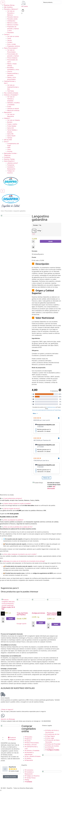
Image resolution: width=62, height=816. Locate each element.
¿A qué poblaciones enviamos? (12, 498)
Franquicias (10, 165)
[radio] (34, 230)
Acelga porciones (38, 613)
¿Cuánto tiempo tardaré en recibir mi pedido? (17, 503)
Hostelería (7, 157)
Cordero (9, 42)
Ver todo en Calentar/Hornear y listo (13, 87)
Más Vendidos (8, 7)
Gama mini (10, 128)
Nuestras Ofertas (9, 5)
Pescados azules (12, 19)
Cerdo (9, 38)
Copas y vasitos (12, 124)
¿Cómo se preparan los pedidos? (13, 520)
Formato (35, 225)
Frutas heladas (11, 126)
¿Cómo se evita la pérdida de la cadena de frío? (17, 527)
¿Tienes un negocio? (7, 709)
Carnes (6, 34)
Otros (5, 141)
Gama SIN (10, 134)
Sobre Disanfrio (9, 161)
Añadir (50, 241)
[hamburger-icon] (3, 2)
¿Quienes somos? (12, 163)
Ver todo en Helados (13, 120)
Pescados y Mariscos (10, 9)
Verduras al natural (13, 108)
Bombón (9, 122)
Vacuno (9, 40)
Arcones (9, 151)
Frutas (9, 106)
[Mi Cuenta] (23, 3)
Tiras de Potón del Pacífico (22, 614)
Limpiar (33, 233)
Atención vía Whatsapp (8, 719)
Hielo (8, 147)
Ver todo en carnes (13, 36)
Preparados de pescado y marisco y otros (13, 28)
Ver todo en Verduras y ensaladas (10, 98)
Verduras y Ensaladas (10, 95)
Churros (9, 71)
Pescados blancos (12, 17)
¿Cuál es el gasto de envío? (11, 508)
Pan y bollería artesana (11, 93)
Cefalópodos (11, 21)
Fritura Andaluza (12, 58)
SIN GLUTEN (8, 139)
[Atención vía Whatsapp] (3, 716)
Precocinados (8, 211)
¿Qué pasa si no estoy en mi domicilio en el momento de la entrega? (24, 561)
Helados (6, 118)
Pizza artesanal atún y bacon (53, 614)
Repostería (7, 112)
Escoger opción (21, 623)
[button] (31, 498)
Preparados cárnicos (13, 46)
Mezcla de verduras (13, 110)
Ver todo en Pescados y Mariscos (10, 13)
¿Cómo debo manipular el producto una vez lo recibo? (19, 554)
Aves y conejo (11, 44)
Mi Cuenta (24, 6)
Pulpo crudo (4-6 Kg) (8, 608)
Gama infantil (11, 136)
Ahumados (10, 32)
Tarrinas (9, 138)
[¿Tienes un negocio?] (3, 706)
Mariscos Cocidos (12, 24)
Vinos (9, 149)
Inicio (2, 211)
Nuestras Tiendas (9, 159)
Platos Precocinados (10, 48)
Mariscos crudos (12, 23)
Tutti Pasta (10, 91)
